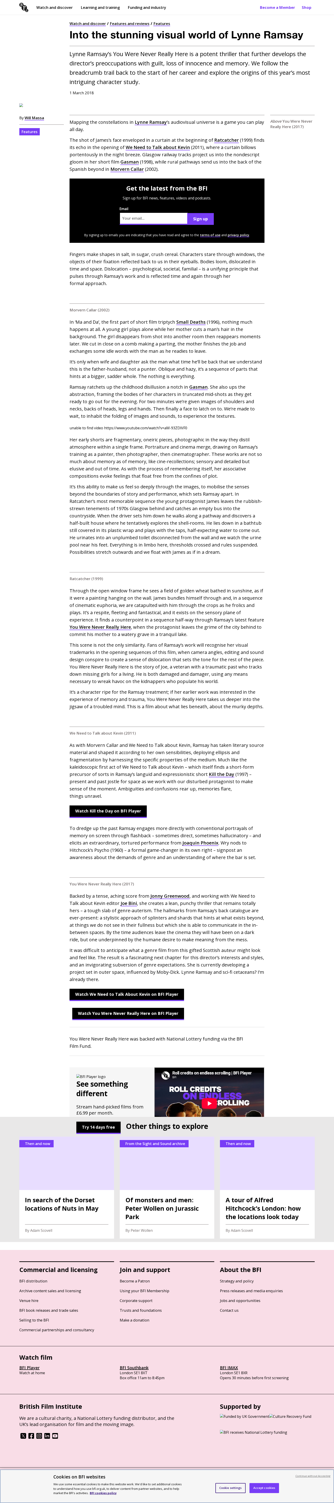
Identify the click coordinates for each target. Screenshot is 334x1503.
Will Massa (34, 117)
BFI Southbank (134, 1367)
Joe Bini (129, 903)
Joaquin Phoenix (200, 843)
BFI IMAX (229, 1367)
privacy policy (238, 235)
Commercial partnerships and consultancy (56, 1329)
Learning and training (100, 7)
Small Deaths (191, 322)
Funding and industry (147, 7)
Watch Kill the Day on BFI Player (108, 811)
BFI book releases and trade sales (48, 1310)
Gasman (129, 162)
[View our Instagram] (39, 1437)
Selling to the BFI (34, 1320)
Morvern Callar (127, 169)
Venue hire (28, 1300)
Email (124, 208)
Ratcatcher (226, 140)
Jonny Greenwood (169, 896)
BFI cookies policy (103, 1493)
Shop (306, 7)
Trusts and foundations (141, 1310)
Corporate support (136, 1300)
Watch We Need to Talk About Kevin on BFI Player (126, 994)
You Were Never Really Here (100, 627)
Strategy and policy (237, 1281)
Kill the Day (221, 774)
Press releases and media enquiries (251, 1290)
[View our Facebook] (31, 1437)
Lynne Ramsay (151, 122)
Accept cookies (264, 1488)
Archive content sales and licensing (50, 1290)
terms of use (210, 235)
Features (161, 23)
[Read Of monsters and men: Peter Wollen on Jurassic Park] (167, 1188)
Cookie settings (230, 1488)
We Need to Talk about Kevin (158, 147)
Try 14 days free (98, 1127)
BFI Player (29, 1367)
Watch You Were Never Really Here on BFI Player (128, 1013)
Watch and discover (54, 7)
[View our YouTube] (55, 1437)
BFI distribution (33, 1281)
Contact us (229, 1310)
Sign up (200, 218)
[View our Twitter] (23, 1437)
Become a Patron (135, 1281)
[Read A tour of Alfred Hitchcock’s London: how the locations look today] (267, 1188)
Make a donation (134, 1320)
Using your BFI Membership (144, 1290)
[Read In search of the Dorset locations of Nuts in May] (66, 1188)
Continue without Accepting (312, 1476)
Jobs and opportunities (240, 1300)
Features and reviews (130, 23)
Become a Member (277, 7)
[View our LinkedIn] (47, 1437)
